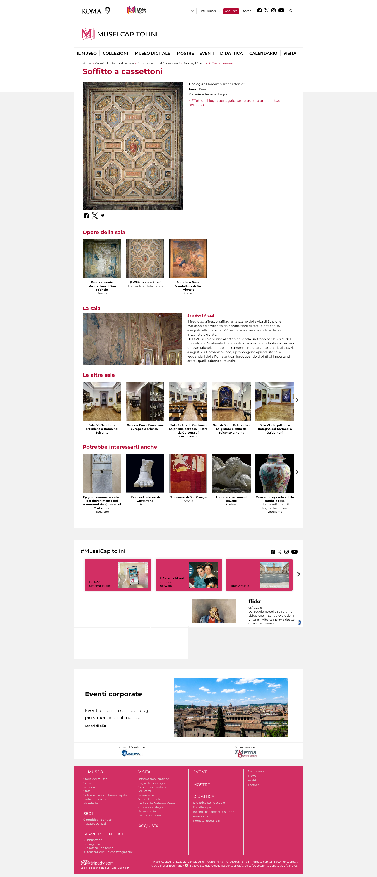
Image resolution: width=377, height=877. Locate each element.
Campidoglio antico (97, 819)
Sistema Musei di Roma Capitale (106, 795)
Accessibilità (147, 811)
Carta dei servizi (94, 799)
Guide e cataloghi (151, 807)
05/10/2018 (271, 615)
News (252, 775)
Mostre (185, 53)
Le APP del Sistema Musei (100, 583)
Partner (253, 785)
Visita (289, 53)
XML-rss (292, 865)
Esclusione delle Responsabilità (220, 865)
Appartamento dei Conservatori (159, 63)
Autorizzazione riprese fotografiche (108, 852)
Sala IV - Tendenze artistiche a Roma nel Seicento (102, 428)
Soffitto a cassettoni (145, 282)
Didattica (231, 53)
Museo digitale (152, 53)
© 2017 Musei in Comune (166, 865)
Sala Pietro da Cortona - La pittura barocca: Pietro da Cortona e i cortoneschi (188, 430)
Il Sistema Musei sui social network (172, 582)
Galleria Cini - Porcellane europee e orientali (145, 427)
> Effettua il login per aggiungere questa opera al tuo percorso (234, 103)
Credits (246, 865)
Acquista (231, 11)
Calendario (263, 53)
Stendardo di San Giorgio (188, 497)
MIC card (144, 791)
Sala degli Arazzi (194, 63)
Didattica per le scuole (209, 802)
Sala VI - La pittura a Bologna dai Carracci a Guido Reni (275, 428)
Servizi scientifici (103, 834)
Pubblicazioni (93, 840)
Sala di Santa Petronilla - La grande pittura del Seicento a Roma (231, 428)
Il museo (87, 53)
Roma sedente (102, 282)
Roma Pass (146, 795)
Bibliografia (91, 844)
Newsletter (91, 803)
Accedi (247, 11)
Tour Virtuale (240, 585)
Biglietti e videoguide (153, 783)
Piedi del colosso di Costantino (145, 498)
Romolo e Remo (188, 282)
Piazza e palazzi (94, 823)
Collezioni (115, 53)
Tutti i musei (207, 11)
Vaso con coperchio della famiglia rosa (275, 498)
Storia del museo (95, 779)
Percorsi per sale (123, 63)
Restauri (89, 787)
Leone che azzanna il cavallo (231, 498)
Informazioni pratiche (153, 779)
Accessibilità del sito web (269, 865)
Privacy (193, 865)
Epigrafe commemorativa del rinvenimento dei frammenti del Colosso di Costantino (102, 502)
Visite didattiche (150, 799)
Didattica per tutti (206, 807)
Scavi (87, 783)
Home (87, 63)
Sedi (88, 814)
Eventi (206, 53)
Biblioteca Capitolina (98, 848)
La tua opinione (149, 815)
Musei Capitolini (127, 34)
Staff (86, 791)
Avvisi (252, 780)
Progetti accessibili (206, 820)
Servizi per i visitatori (153, 787)
